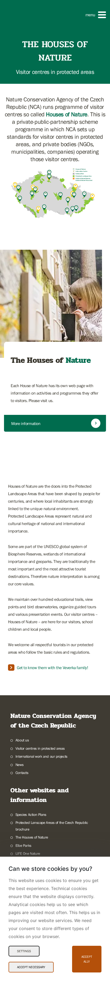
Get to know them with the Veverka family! (52, 667)
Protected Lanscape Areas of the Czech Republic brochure (51, 825)
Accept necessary (31, 967)
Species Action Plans (30, 814)
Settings (24, 951)
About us (22, 740)
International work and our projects (41, 756)
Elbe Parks (23, 845)
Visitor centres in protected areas (40, 748)
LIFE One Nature (27, 853)
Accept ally (86, 959)
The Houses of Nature (31, 837)
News (19, 764)
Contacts (22, 772)
